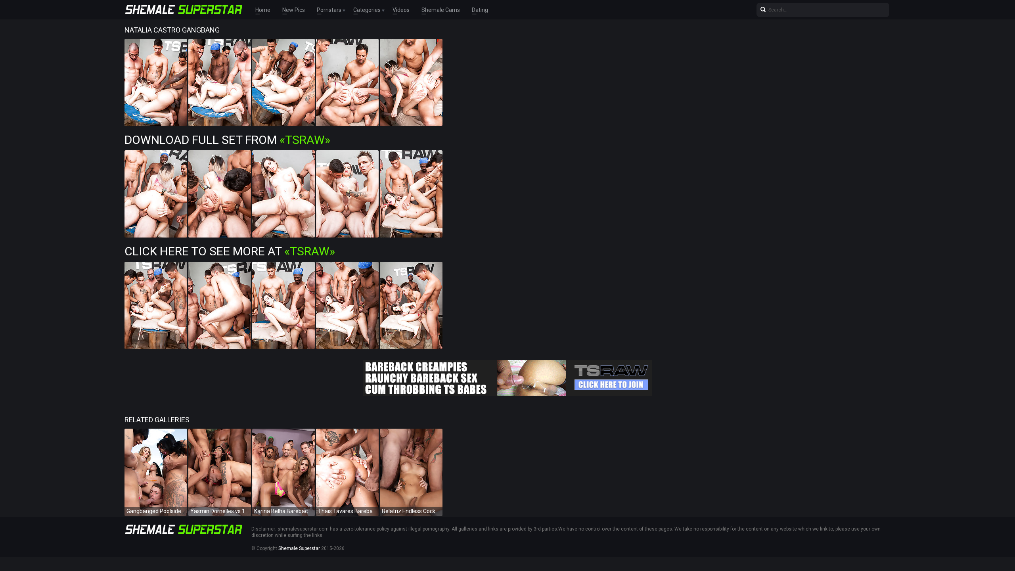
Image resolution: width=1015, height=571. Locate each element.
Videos (401, 10)
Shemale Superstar (299, 548)
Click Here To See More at (229, 251)
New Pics (293, 10)
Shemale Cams (440, 10)
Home (262, 10)
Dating (480, 10)
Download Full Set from (227, 140)
